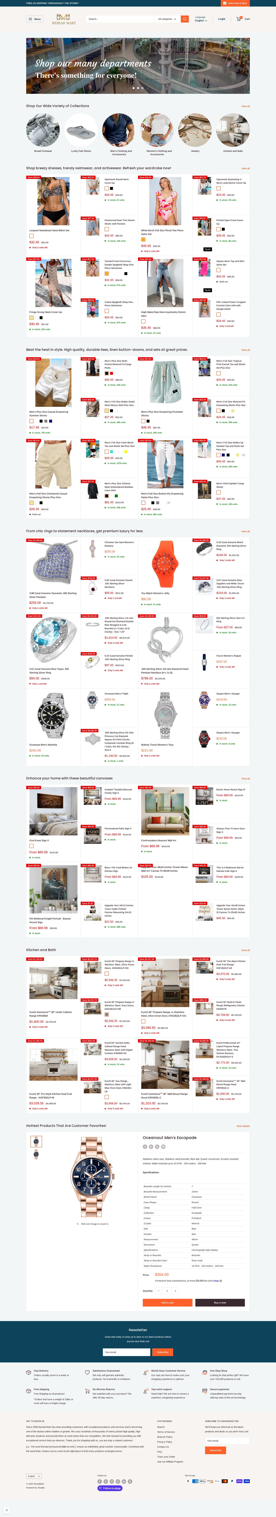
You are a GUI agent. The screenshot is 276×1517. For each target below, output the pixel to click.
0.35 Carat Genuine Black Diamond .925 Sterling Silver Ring (231, 545)
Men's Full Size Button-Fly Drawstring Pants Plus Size (162, 495)
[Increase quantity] (175, 1291)
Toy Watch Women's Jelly (155, 593)
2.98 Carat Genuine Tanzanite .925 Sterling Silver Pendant (53, 595)
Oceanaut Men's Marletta (43, 744)
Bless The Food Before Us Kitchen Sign (118, 869)
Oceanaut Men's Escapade (170, 1137)
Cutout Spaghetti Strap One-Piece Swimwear (119, 304)
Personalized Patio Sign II (118, 828)
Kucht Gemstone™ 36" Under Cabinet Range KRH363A (50, 1014)
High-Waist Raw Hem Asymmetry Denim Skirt (163, 314)
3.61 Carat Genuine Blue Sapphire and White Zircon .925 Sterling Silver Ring (230, 583)
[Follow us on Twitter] (105, 1481)
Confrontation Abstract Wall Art (158, 840)
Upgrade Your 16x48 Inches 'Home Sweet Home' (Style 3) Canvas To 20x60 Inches (230, 909)
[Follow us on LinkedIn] (124, 1481)
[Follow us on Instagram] (112, 1481)
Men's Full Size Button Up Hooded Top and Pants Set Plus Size (230, 446)
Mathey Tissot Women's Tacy (157, 744)
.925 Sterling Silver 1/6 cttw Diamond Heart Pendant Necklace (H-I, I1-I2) (165, 671)
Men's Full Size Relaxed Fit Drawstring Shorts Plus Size (230, 403)
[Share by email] (163, 1146)
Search (161, 1427)
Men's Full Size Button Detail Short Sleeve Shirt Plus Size (120, 403)
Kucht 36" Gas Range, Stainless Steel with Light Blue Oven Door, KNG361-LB (118, 1086)
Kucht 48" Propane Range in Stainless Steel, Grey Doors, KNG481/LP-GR (119, 1005)
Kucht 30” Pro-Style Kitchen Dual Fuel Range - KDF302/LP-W (50, 1096)
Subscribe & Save (237, 3)
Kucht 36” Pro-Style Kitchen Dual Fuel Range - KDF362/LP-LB (230, 964)
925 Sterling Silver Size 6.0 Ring (230, 620)
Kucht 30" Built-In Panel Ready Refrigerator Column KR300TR (230, 1005)
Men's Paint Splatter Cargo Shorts (230, 485)
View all (245, 106)
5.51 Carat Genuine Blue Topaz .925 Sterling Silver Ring (49, 671)
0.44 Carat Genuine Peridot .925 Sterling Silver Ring (119, 657)
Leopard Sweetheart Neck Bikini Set (49, 230)
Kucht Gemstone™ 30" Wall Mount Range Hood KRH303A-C (164, 1096)
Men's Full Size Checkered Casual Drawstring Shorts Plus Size (48, 495)
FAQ (159, 1451)
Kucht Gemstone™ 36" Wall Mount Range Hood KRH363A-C (230, 1084)
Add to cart (167, 1302)
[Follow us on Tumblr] (130, 1481)
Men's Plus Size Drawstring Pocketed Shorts (162, 413)
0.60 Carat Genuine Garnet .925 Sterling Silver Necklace (118, 583)
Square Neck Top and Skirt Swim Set (230, 263)
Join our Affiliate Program (170, 1461)
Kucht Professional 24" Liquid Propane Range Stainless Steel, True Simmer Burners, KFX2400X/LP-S (228, 1050)
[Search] (185, 19)
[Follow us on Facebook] (99, 1481)
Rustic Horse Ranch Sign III (230, 789)
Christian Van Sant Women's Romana (119, 544)
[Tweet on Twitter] (157, 1146)
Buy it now (220, 1302)
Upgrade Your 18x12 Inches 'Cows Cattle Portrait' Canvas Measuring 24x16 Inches (119, 910)
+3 (168, 503)
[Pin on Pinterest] (151, 1146)
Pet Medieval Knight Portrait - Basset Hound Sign (50, 920)
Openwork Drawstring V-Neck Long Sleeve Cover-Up (231, 181)
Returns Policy (164, 1436)
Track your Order (166, 1456)
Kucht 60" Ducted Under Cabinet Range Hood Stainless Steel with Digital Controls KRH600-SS (119, 1048)
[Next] (250, 131)
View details (243, 1126)
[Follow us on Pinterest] (118, 1481)
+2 (243, 455)
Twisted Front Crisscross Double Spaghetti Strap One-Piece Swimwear (119, 264)
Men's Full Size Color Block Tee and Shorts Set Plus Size (120, 444)
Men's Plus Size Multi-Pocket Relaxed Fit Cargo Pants (118, 364)
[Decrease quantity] (158, 1291)
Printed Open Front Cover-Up (230, 222)
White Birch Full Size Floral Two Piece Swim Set (162, 232)
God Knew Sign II (39, 840)
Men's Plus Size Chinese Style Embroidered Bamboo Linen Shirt (119, 487)
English (31, 1476)
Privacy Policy (164, 1441)
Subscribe (162, 1352)
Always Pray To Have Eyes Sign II (230, 830)
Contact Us (163, 1446)
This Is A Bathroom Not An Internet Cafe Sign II (230, 869)
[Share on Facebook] (145, 1146)
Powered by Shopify (35, 1487)
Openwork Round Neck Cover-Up (117, 181)
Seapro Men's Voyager (228, 693)
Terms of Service (166, 1432)
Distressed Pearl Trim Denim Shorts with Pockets (120, 222)
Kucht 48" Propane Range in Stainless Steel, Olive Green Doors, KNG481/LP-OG (119, 964)
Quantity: (148, 1290)
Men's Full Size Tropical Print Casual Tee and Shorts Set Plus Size (230, 364)
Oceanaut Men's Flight (116, 693)
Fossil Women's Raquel (228, 655)
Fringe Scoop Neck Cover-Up (45, 312)
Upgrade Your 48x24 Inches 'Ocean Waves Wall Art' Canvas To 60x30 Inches (164, 869)
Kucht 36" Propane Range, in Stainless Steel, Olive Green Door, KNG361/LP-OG (163, 1014)
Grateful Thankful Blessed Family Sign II (118, 791)
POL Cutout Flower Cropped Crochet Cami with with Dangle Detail (230, 305)
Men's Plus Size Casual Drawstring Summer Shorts (48, 413)
